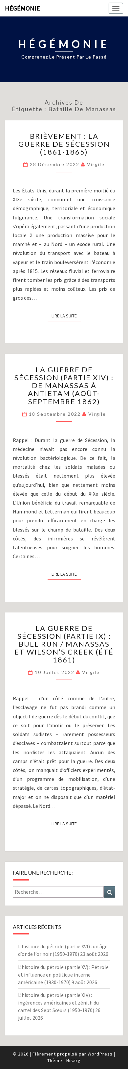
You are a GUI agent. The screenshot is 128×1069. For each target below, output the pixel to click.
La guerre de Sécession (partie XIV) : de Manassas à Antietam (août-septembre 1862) (64, 385)
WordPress (100, 1054)
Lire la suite (66, 315)
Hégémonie (22, 8)
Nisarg (73, 1060)
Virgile (96, 164)
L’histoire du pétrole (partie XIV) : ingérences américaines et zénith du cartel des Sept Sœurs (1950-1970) (58, 1002)
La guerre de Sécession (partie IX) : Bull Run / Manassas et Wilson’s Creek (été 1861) (64, 644)
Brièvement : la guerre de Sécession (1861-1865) (64, 144)
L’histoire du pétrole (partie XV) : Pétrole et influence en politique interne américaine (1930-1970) (63, 974)
